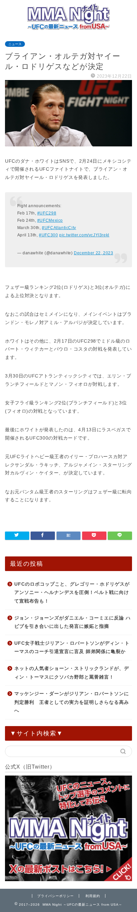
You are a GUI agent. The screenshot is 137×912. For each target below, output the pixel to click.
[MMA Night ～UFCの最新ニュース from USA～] (68, 27)
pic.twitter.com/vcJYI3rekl (84, 235)
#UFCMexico (50, 220)
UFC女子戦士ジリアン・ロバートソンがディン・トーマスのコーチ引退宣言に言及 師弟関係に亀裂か (72, 647)
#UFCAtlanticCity (59, 227)
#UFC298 (46, 213)
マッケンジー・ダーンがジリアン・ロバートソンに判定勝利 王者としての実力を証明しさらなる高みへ (71, 702)
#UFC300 (48, 235)
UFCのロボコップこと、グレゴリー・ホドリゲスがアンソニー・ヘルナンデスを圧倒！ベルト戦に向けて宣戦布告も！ (72, 593)
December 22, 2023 (93, 253)
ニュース (15, 44)
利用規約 (92, 896)
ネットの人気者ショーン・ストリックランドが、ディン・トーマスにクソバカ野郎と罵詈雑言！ (71, 673)
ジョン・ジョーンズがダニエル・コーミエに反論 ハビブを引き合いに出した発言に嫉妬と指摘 (72, 622)
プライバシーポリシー (55, 896)
